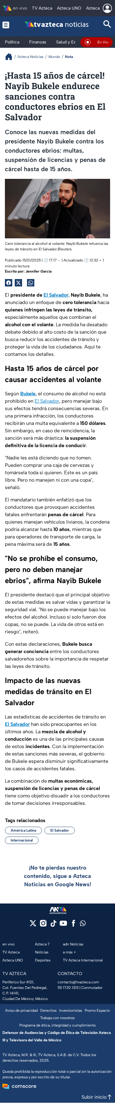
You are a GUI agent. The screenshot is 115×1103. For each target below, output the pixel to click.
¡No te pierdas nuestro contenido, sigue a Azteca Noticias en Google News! (57, 876)
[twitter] (33, 925)
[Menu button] (6, 25)
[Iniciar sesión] (107, 8)
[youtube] (63, 925)
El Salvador (47, 401)
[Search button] (107, 25)
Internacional (22, 840)
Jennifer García (38, 271)
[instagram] (43, 925)
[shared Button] (30, 282)
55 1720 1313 (68, 988)
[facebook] (73, 925)
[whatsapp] (83, 925)
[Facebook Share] (8, 282)
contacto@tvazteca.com (78, 982)
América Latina (23, 830)
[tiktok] (53, 925)
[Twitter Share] (18, 282)
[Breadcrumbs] (11, 56)
